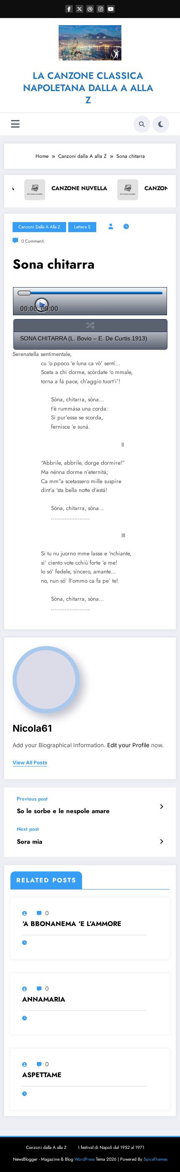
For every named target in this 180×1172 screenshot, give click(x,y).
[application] (90, 301)
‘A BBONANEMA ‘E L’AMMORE (71, 924)
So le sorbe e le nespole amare (63, 811)
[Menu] (15, 124)
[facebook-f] (69, 9)
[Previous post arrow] (161, 807)
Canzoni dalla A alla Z (39, 227)
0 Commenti (32, 241)
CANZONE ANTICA (137, 188)
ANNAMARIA (43, 999)
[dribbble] (90, 9)
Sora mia (29, 841)
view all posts (30, 763)
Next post (28, 829)
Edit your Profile (128, 745)
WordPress (85, 1159)
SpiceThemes (155, 1159)
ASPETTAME (42, 1075)
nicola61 (32, 728)
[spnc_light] (160, 124)
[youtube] (111, 9)
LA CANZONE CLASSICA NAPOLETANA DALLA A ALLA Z (88, 88)
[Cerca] (142, 124)
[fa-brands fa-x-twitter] (79, 9)
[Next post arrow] (161, 842)
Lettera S (82, 227)
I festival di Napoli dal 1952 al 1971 (111, 1147)
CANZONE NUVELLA (47, 188)
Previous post (32, 799)
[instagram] (100, 9)
